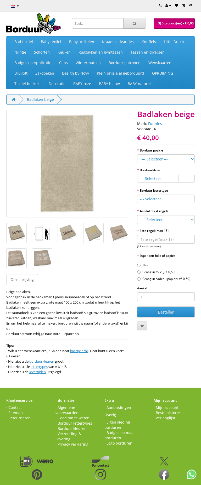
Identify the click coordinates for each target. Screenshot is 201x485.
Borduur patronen (125, 62)
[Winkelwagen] (183, 5)
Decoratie (57, 83)
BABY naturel (139, 83)
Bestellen (166, 312)
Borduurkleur (150, 170)
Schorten (42, 52)
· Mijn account (166, 407)
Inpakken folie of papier (157, 255)
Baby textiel (51, 41)
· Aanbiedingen (117, 407)
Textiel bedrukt (27, 83)
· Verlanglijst (164, 417)
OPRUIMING (162, 73)
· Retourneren (18, 417)
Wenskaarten (159, 62)
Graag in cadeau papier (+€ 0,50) (166, 279)
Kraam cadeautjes (118, 41)
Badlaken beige (40, 99)
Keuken (64, 52)
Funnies (155, 123)
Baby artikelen (81, 41)
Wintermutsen (88, 62)
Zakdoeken (44, 73)
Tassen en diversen (148, 52)
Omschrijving (22, 279)
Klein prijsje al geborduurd (120, 73)
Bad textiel (23, 41)
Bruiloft (20, 73)
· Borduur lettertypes (73, 423)
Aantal (142, 288)
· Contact (14, 407)
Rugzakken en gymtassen (101, 52)
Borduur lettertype (154, 190)
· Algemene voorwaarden (67, 410)
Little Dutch (174, 41)
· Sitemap (14, 412)
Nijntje (20, 52)
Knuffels (149, 41)
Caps (63, 62)
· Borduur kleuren (71, 428)
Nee (145, 265)
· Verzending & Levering (68, 436)
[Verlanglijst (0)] (176, 5)
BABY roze (82, 83)
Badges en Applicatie (32, 62)
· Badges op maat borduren (119, 435)
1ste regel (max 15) (154, 230)
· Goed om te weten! (73, 417)
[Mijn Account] (168, 5)
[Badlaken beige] (67, 163)
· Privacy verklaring (71, 444)
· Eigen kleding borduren (117, 425)
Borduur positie (151, 150)
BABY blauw (109, 83)
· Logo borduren (118, 443)
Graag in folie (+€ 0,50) (159, 272)
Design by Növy (75, 73)
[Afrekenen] (190, 5)
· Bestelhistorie (167, 412)
